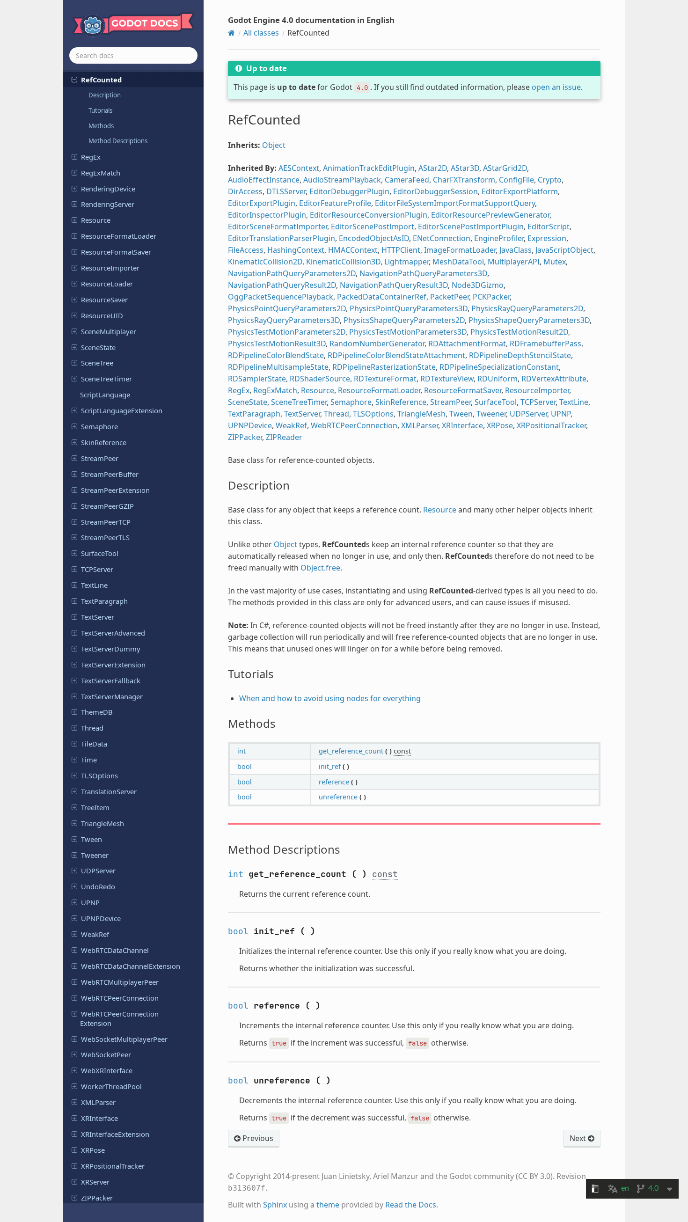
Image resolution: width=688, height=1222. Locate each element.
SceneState (98, 347)
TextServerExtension (113, 664)
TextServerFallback (110, 680)
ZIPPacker (97, 1197)
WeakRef (95, 934)
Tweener (95, 855)
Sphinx (275, 1205)
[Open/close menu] (74, 79)
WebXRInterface (106, 1070)
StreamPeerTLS (105, 537)
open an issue (556, 87)
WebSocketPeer (106, 1054)
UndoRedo (98, 886)
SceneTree (97, 362)
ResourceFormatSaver (116, 251)
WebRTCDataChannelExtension (130, 966)
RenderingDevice (108, 188)
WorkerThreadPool (111, 1086)
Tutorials (100, 110)
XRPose (93, 1150)
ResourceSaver (104, 299)
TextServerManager (112, 696)
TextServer (97, 617)
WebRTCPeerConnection (120, 997)
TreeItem (95, 807)
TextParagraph (104, 601)
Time (89, 759)
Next (579, 1138)
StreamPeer (99, 458)
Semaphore (99, 426)
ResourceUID (102, 315)
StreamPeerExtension (115, 490)
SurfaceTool (99, 553)
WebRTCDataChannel (115, 950)
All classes (261, 33)
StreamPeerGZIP (107, 506)
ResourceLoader (107, 283)
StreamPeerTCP (106, 522)
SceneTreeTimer (106, 378)
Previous (257, 1138)
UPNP (90, 902)
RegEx (91, 156)
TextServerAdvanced (113, 632)
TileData (94, 743)
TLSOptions (99, 775)
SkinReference (103, 442)
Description (104, 95)
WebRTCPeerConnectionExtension (119, 1018)
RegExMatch (100, 172)
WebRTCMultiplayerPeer (120, 982)
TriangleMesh (102, 823)
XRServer (95, 1181)
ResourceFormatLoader (118, 236)
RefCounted (101, 79)
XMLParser (98, 1102)
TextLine (94, 585)
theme (327, 1205)
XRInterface (99, 1118)
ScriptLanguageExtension (121, 410)
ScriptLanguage (105, 394)
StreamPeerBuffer (110, 474)
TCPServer (97, 569)
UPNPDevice (101, 918)
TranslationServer (109, 791)
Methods (101, 126)
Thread (92, 727)
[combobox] (133, 55)
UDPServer (98, 870)
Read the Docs (410, 1205)
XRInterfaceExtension (115, 1134)
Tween (91, 839)
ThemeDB (97, 712)
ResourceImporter (110, 267)
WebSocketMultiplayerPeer (124, 1039)
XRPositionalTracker (113, 1166)
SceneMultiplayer (108, 331)
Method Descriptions (117, 141)
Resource (95, 220)
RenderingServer (107, 204)
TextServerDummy (110, 648)
